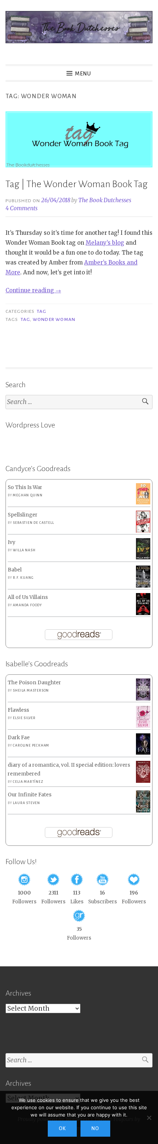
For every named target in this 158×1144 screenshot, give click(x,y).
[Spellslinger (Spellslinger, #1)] (143, 531)
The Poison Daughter (34, 683)
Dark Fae (19, 737)
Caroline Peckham (31, 745)
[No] (148, 1117)
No (95, 1128)
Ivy (11, 542)
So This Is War (25, 487)
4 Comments (21, 208)
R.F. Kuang (23, 578)
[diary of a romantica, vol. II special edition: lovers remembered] (143, 781)
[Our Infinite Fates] (143, 811)
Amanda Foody (27, 605)
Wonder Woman (54, 319)
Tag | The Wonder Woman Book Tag (77, 184)
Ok (62, 1128)
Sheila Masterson (31, 690)
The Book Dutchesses (104, 200)
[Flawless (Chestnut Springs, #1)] (143, 726)
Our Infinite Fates (29, 795)
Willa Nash (24, 550)
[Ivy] (143, 558)
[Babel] (143, 586)
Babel (15, 570)
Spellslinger (22, 515)
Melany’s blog (105, 242)
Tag (41, 311)
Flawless (18, 710)
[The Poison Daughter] (143, 699)
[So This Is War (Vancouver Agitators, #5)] (143, 503)
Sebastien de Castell (33, 523)
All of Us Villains (28, 597)
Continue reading (33, 290)
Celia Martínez (28, 782)
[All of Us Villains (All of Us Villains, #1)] (143, 614)
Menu (83, 74)
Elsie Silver (24, 718)
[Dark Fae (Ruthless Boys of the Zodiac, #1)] (143, 753)
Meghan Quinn (28, 495)
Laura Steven (26, 803)
